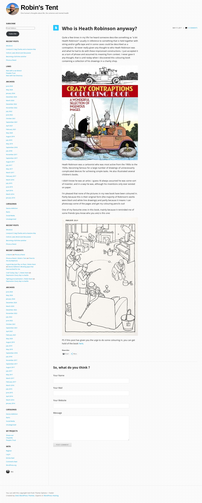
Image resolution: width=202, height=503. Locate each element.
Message (57, 412)
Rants (8, 212)
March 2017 (10, 172)
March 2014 (10, 194)
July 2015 (9, 183)
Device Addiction (12, 208)
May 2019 (9, 144)
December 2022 (11, 104)
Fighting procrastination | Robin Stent (19, 279)
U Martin (9, 255)
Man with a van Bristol (14, 71)
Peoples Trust (11, 73)
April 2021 (9, 126)
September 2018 (11, 147)
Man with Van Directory (14, 75)
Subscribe (12, 34)
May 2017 (9, 169)
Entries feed (10, 458)
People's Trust (11, 440)
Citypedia (9, 438)
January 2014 (10, 198)
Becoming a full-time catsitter (16, 56)
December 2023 (11, 97)
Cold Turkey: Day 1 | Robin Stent (17, 273)
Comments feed (11, 462)
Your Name (58, 375)
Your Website (59, 400)
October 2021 (10, 118)
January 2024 (10, 93)
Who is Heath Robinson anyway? (99, 28)
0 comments (192, 28)
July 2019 (9, 140)
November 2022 (11, 108)
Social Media (10, 215)
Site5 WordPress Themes (24, 495)
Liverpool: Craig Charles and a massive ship (21, 49)
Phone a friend (11, 60)
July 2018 (9, 151)
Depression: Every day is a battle (17, 275)
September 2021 (11, 122)
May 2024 (9, 90)
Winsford (9, 46)
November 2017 (11, 154)
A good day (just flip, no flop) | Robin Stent (21, 264)
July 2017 (9, 165)
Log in (8, 454)
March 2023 (10, 100)
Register (9, 451)
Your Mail (58, 387)
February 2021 (11, 129)
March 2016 (10, 180)
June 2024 (9, 86)
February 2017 (11, 176)
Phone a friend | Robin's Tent (16, 258)
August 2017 (10, 162)
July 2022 (9, 111)
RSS (12, 472)
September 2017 (11, 158)
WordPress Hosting (51, 495)
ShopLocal (9, 435)
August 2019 (10, 136)
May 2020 (9, 133)
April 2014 (9, 190)
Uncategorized (11, 219)
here (81, 343)
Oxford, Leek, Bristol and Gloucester (18, 53)
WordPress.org (11, 465)
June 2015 (9, 187)
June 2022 (9, 115)
